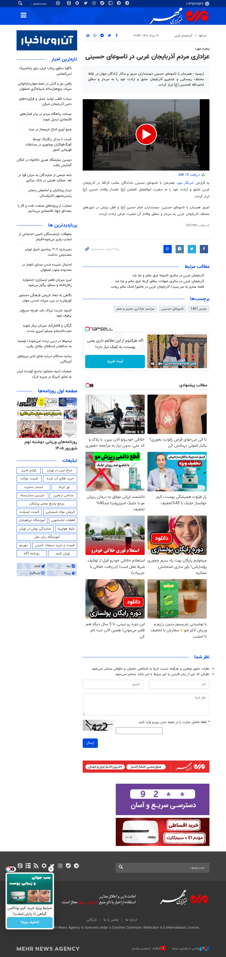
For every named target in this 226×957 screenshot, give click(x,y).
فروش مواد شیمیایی (60, 512)
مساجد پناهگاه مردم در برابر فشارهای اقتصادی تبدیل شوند (46, 116)
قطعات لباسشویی (63, 520)
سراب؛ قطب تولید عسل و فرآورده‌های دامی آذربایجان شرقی (45, 101)
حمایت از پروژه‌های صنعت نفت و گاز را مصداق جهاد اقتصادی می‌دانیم (45, 208)
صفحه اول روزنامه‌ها (57, 391)
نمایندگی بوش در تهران (35, 529)
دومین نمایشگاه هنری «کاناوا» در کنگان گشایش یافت (44, 162)
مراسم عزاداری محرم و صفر (135, 309)
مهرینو (23, 545)
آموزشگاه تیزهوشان (31, 520)
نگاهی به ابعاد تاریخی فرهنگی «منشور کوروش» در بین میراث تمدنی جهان (45, 298)
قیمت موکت (29, 478)
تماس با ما (111, 920)
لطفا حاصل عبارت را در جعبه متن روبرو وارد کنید (174, 722)
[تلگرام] (76, 866)
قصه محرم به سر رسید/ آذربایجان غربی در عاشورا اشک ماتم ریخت (157, 287)
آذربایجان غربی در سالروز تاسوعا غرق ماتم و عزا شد (168, 275)
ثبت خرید (115, 361)
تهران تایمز (62, 553)
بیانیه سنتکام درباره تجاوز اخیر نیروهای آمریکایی (44, 359)
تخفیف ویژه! (29, 923)
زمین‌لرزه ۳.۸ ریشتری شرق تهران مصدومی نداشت (48, 252)
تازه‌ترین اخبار (64, 59)
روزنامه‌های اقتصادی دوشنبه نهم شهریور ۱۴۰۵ (49, 445)
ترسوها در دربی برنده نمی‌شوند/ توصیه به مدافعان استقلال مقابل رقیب (45, 343)
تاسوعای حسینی (172, 309)
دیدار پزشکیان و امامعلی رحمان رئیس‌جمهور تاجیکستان (50, 193)
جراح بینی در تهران (59, 470)
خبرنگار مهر (185, 183)
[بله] (68, 866)
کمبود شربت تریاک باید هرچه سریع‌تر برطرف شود (46, 313)
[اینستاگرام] (60, 866)
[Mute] (160, 363)
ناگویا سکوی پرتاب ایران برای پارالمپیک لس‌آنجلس (45, 71)
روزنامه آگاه (32, 553)
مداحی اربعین (63, 495)
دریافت (190, 175)
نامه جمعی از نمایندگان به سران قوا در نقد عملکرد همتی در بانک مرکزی (45, 177)
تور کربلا (64, 487)
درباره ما (131, 920)
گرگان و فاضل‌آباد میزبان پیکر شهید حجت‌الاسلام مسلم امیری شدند (47, 328)
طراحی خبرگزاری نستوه (186, 948)
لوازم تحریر (28, 470)
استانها (203, 35)
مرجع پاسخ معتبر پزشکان (46, 503)
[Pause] (152, 363)
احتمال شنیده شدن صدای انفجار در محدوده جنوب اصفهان (47, 267)
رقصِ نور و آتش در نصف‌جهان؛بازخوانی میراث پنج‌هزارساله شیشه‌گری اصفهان (45, 86)
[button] (146, 134)
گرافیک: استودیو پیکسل (146, 948)
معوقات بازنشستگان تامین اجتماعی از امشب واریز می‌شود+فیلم (45, 236)
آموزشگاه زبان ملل (47, 537)
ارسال (90, 743)
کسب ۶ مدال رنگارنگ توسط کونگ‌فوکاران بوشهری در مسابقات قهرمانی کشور (48, 145)
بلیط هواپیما (66, 529)
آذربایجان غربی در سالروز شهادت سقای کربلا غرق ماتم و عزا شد (159, 281)
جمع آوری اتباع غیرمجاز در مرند (50, 129)
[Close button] (51, 869)
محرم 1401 (198, 309)
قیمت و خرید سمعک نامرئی (54, 545)
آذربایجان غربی (183, 35)
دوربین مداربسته (32, 495)
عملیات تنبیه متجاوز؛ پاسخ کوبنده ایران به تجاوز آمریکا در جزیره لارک (44, 374)
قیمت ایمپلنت (29, 512)
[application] (146, 135)
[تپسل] (87, 329)
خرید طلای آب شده (60, 478)
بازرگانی (91, 920)
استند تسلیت (33, 487)
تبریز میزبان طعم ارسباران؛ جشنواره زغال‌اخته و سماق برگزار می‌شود (47, 282)
